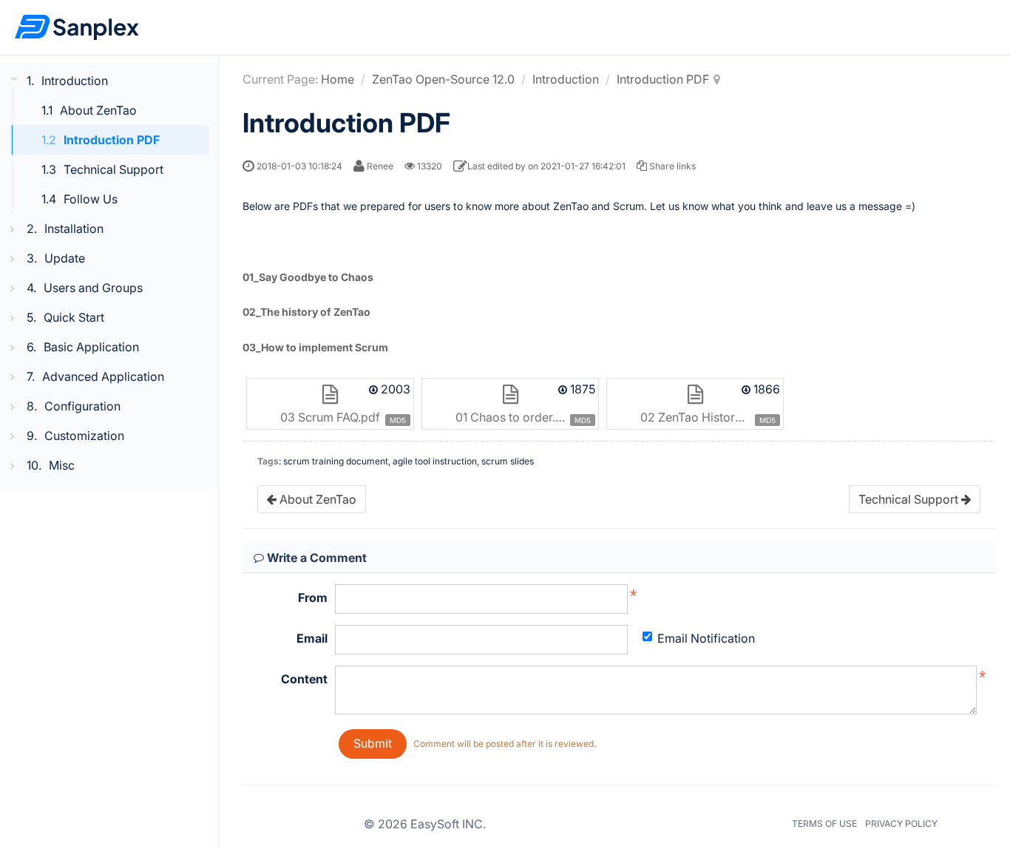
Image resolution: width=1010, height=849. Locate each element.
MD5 (398, 420)
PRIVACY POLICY (901, 823)
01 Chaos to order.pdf (515, 417)
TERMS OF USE (824, 823)
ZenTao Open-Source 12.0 (443, 79)
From (313, 597)
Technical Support (113, 169)
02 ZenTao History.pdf (701, 417)
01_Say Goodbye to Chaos (308, 277)
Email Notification (706, 638)
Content (304, 679)
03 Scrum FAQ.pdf (330, 417)
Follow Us (91, 199)
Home (337, 79)
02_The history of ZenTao (306, 311)
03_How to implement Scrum (315, 347)
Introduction (565, 79)
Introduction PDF (112, 139)
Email (312, 638)
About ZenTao (98, 110)
